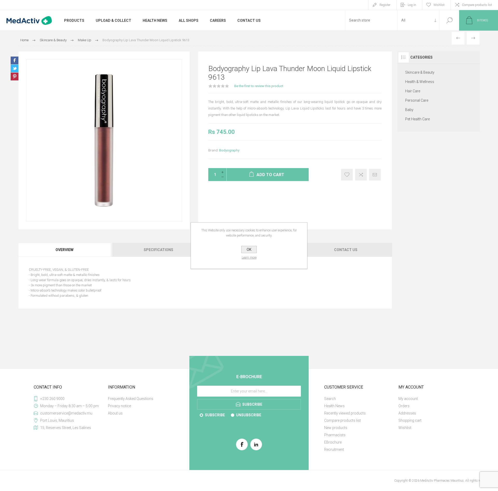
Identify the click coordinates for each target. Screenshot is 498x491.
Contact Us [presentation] (345, 250)
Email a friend (375, 175)
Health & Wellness (419, 82)
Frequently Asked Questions (130, 399)
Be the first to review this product (258, 86)
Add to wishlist (347, 175)
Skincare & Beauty (419, 72)
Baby (409, 110)
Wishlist (404, 428)
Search (449, 20)
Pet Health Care (417, 119)
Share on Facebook (14, 60)
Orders (404, 406)
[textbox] (371, 20)
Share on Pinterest (14, 76)
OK (249, 249)
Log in (412, 5)
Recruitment (334, 449)
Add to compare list (361, 175)
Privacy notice (119, 406)
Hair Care (412, 91)
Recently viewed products (345, 413)
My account (408, 399)
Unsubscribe (248, 415)
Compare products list (477, 5)
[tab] (65, 250)
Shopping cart (409, 420)
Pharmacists (334, 435)
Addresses (407, 413)
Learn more (249, 257)
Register (384, 5)
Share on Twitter (14, 68)
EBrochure (333, 442)
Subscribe (215, 415)
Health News (334, 406)
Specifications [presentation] (158, 250)
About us (115, 413)
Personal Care (416, 100)
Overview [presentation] (64, 250)
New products (335, 428)
